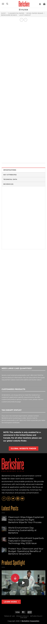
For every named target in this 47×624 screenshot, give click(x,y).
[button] (3, 4)
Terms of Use (9, 616)
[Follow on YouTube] (22, 498)
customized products (9, 402)
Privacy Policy (22, 616)
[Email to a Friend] (15, 155)
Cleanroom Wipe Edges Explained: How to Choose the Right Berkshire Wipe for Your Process (26, 519)
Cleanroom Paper (16, 13)
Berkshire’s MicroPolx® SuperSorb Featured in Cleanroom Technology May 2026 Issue (26, 541)
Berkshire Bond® (9, 15)
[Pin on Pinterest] (19, 155)
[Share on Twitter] (11, 155)
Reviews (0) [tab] (8, 184)
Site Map (23, 617)
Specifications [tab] (9, 170)
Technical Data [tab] (10, 179)
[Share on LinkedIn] (23, 155)
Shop (3, 13)
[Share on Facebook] (7, 155)
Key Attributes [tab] (10, 175)
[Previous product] (25, 20)
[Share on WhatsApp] (3, 155)
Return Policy (36, 616)
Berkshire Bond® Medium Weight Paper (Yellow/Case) (11, 292)
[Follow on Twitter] (13, 498)
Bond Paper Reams (34, 13)
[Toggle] (4, 134)
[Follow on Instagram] (8, 498)
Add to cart (17, 128)
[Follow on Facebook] (4, 498)
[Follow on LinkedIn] (18, 498)
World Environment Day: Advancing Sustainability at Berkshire (22, 530)
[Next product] (21, 20)
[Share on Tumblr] (27, 155)
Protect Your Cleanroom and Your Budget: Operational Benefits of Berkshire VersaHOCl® (25, 551)
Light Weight (25, 15)
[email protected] (18, 375)
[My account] (40, 3)
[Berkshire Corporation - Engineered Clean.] (23, 4)
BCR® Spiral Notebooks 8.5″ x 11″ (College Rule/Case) (34, 292)
